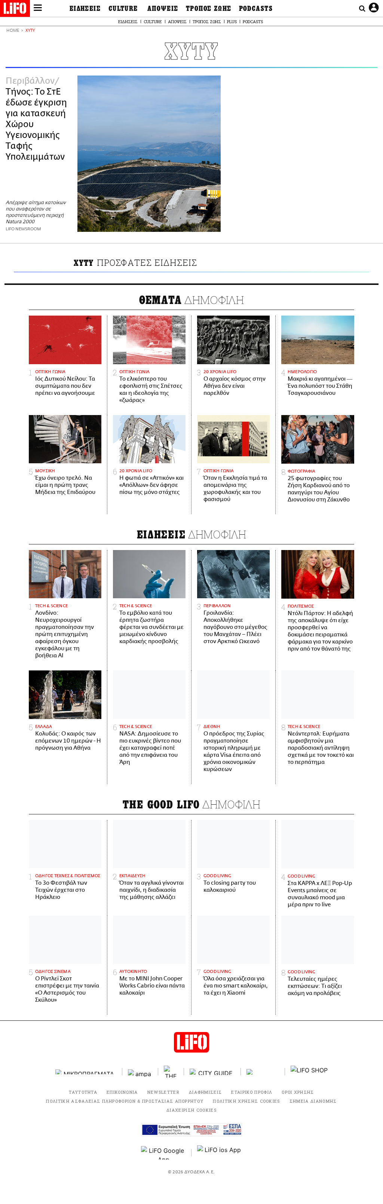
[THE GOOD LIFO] (171, 1072)
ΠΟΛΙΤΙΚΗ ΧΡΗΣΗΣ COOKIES (246, 1101)
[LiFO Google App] (163, 1153)
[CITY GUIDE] (212, 1072)
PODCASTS (256, 8)
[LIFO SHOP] (309, 1072)
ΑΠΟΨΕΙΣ (162, 8)
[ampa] (140, 1071)
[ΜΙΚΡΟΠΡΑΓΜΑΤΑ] (86, 1071)
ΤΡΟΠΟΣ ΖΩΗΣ (209, 8)
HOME (12, 31)
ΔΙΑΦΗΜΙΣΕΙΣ (205, 1092)
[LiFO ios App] (219, 1152)
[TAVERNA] (262, 1072)
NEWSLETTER (163, 1092)
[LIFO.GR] (15, 9)
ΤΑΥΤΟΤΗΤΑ (83, 1092)
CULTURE (123, 8)
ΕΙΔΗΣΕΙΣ (85, 8)
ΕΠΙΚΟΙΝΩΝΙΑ (122, 1092)
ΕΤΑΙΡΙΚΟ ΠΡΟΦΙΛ (251, 1092)
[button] (38, 8)
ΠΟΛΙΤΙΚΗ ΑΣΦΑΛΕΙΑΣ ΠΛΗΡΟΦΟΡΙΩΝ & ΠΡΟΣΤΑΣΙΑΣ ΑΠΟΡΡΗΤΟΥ (124, 1101)
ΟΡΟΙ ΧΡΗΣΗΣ (298, 1092)
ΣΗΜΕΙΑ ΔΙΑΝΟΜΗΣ (313, 1101)
